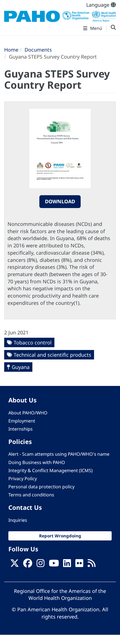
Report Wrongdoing (60, 536)
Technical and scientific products (52, 354)
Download (60, 201)
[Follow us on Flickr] (79, 565)
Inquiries (17, 520)
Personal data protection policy (41, 487)
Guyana (21, 367)
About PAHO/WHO (27, 413)
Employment (21, 421)
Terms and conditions (31, 495)
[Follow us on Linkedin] (67, 565)
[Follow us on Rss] (91, 565)
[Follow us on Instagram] (40, 565)
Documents (38, 49)
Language (98, 4)
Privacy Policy (22, 478)
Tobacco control (33, 342)
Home (11, 49)
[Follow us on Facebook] (27, 565)
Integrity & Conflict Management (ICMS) (50, 470)
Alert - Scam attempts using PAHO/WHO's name (58, 454)
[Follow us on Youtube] (54, 565)
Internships (20, 429)
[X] (14, 565)
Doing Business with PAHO (36, 462)
